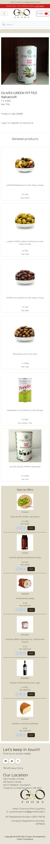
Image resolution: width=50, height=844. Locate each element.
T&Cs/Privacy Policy (13, 768)
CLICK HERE (39, 6)
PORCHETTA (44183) (25, 598)
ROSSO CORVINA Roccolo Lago (25, 683)
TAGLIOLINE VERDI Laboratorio (25, 517)
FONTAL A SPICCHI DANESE (25, 724)
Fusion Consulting (25, 839)
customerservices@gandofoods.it (25, 2)
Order (42, 13)
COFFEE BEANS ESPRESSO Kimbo (25, 557)
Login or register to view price (17, 123)
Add (31, 528)
